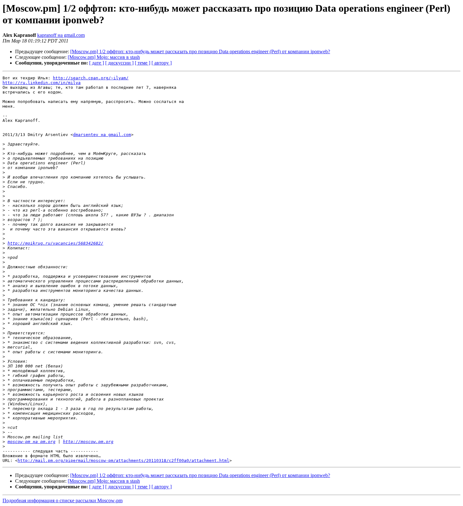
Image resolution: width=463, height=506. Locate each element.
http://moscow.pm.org (88, 441)
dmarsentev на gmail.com (102, 134)
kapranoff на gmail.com (61, 35)
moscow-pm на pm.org (31, 441)
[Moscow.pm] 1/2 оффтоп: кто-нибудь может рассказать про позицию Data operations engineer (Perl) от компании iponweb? (200, 51)
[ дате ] (96, 62)
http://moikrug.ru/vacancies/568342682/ (55, 243)
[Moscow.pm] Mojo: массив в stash (104, 57)
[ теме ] (142, 62)
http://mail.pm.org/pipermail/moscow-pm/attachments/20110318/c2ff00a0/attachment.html (123, 460)
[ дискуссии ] (119, 62)
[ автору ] (161, 62)
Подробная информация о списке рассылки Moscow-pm (63, 500)
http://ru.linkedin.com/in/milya (42, 82)
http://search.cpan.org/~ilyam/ (91, 78)
